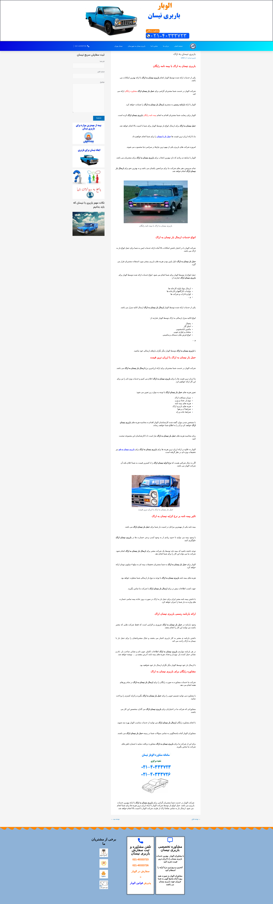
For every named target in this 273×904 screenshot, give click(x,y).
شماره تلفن (101, 71)
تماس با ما (154, 46)
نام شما (102, 61)
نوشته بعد (115, 819)
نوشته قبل (196, 819)
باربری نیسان (192, 58)
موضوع (102, 82)
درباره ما (166, 46)
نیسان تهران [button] (118, 46)
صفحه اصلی (178, 46)
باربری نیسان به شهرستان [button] (136, 46)
